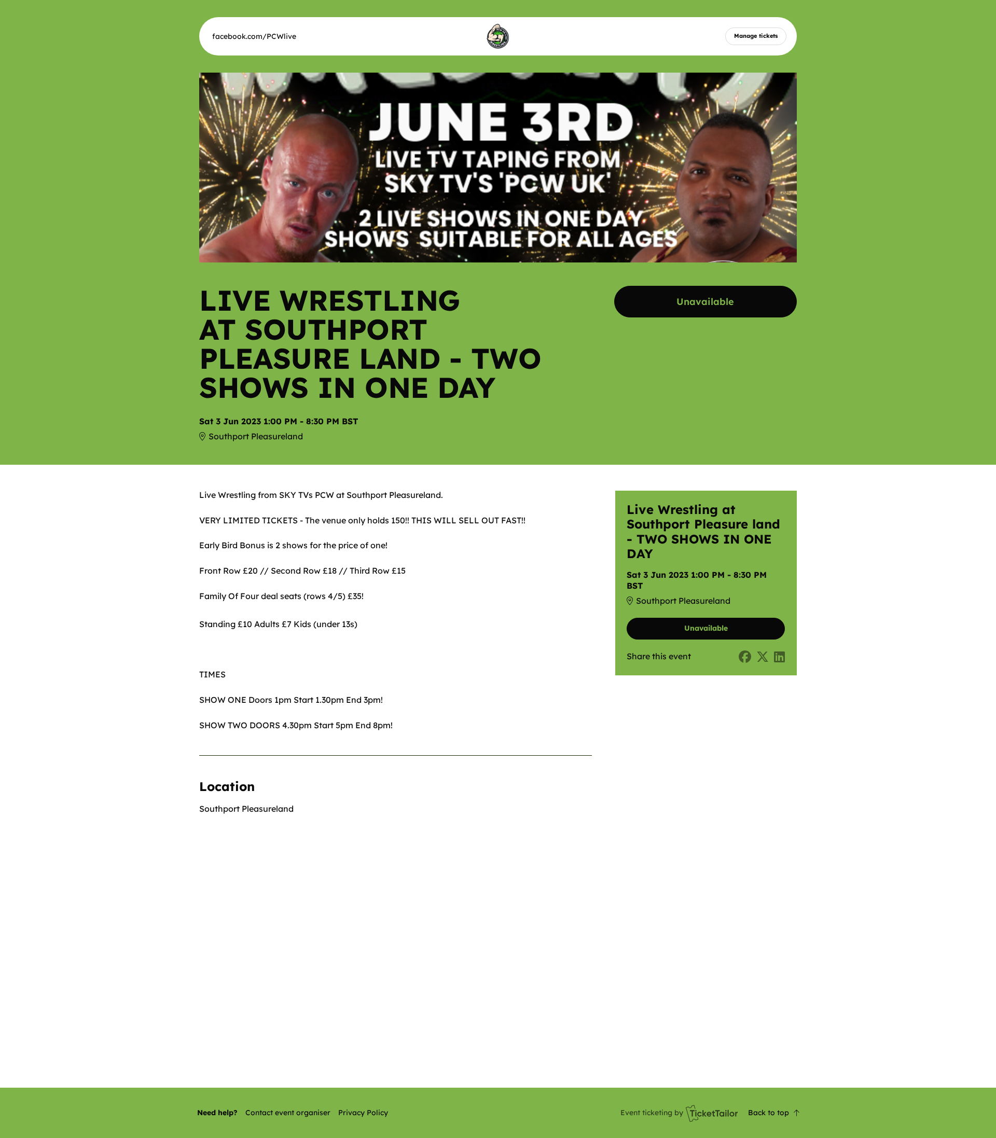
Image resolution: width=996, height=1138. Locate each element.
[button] (287, 1112)
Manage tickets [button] (756, 35)
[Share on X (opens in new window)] (762, 657)
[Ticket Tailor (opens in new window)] (712, 1113)
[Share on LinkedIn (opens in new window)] (779, 657)
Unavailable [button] (705, 301)
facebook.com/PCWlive (254, 36)
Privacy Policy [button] (363, 1112)
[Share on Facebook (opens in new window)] (745, 657)
